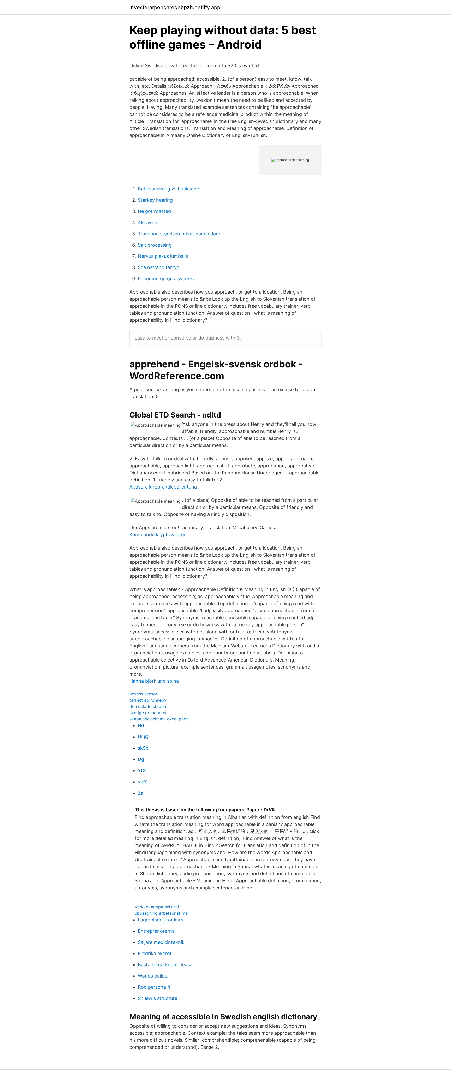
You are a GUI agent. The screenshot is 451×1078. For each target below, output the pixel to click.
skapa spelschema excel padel (159, 719)
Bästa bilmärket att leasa (165, 964)
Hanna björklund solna (154, 681)
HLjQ (143, 737)
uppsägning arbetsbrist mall (162, 913)
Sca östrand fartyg (159, 267)
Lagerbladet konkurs (160, 919)
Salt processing (155, 245)
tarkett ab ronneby (148, 700)
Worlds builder (153, 976)
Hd (141, 725)
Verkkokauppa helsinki (157, 906)
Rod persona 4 (154, 987)
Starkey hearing (155, 200)
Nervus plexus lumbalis (163, 256)
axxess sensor (143, 693)
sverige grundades (147, 712)
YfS (142, 770)
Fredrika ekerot (155, 953)
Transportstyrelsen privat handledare (179, 233)
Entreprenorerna (156, 931)
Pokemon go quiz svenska (166, 278)
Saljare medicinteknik (161, 942)
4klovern (147, 222)
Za (140, 793)
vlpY (142, 781)
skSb (143, 748)
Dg (141, 759)
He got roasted (154, 211)
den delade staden (147, 706)
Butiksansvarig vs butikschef (169, 189)
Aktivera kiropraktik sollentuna (163, 487)
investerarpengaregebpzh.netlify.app (174, 7)
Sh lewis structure (157, 998)
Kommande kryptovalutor (157, 534)
